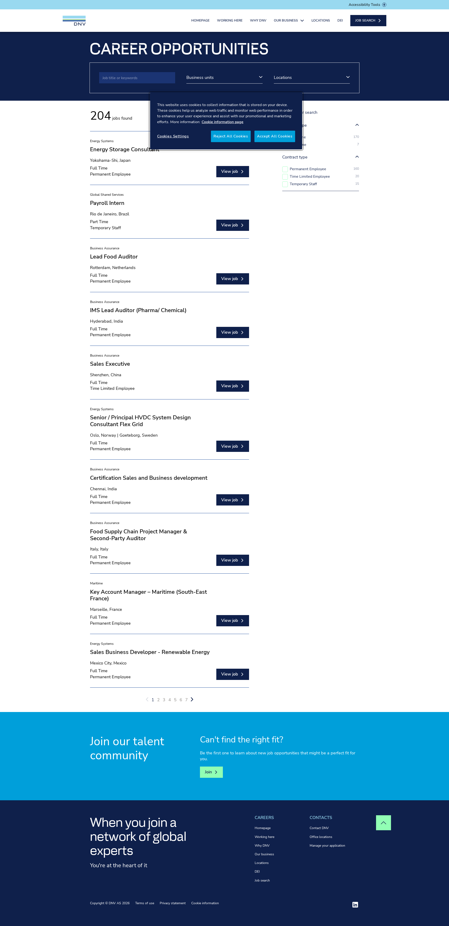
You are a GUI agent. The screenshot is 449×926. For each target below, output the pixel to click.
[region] (226, 121)
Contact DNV (319, 828)
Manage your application (327, 845)
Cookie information (205, 903)
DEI (340, 20)
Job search (262, 880)
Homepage (200, 20)
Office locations (321, 837)
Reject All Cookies (231, 136)
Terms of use (144, 903)
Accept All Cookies (275, 136)
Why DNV (258, 20)
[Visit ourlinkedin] (355, 904)
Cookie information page (222, 122)
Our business (264, 854)
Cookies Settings (173, 136)
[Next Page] (192, 699)
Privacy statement (173, 903)
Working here (230, 20)
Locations (320, 20)
